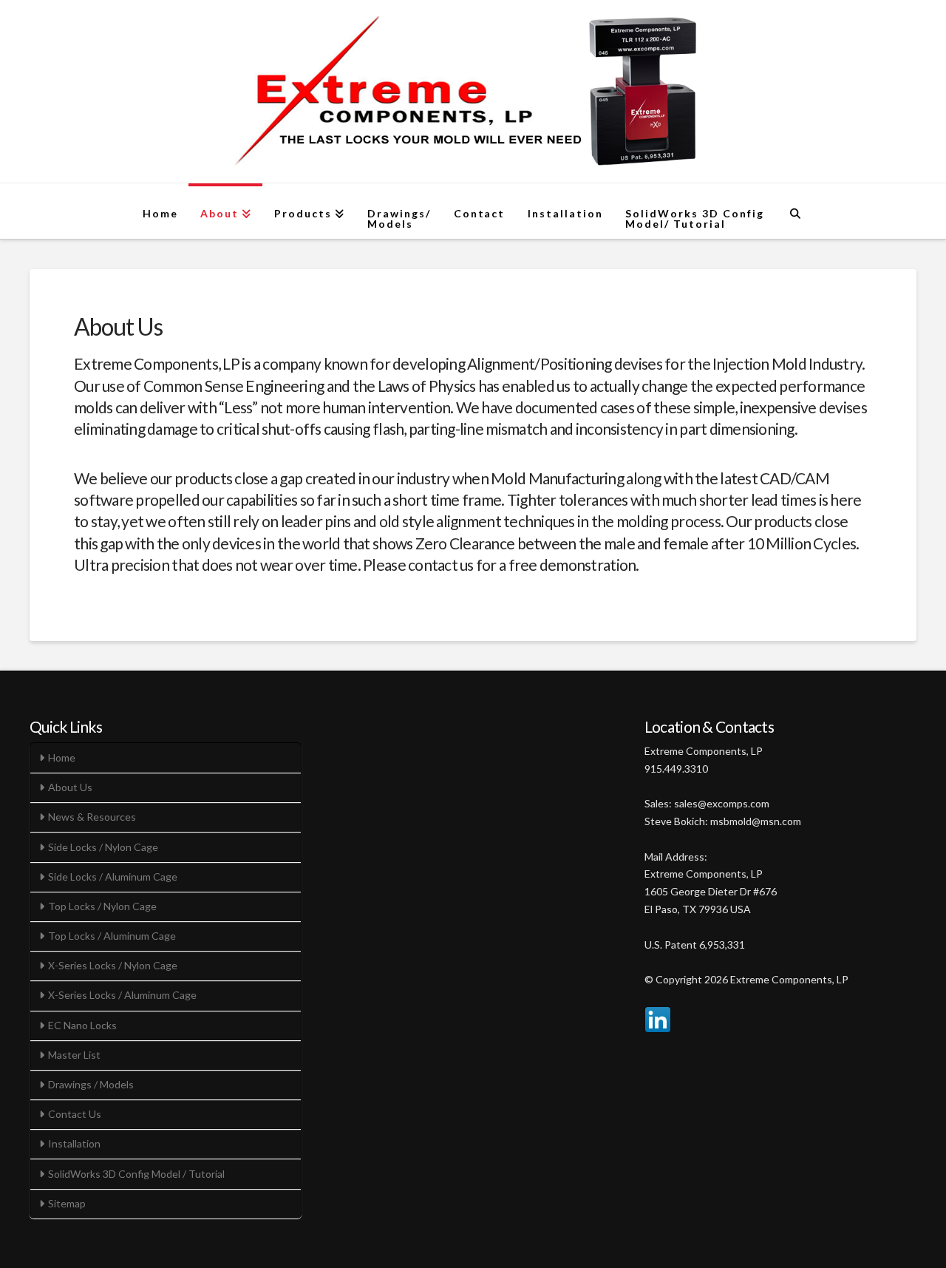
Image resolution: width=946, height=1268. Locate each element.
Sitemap (67, 1203)
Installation (74, 1143)
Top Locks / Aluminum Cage (112, 935)
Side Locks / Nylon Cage (103, 847)
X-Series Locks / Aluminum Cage (122, 995)
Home (61, 757)
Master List (74, 1054)
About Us (70, 787)
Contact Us (74, 1114)
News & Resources (92, 816)
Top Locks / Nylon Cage (102, 906)
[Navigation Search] (795, 211)
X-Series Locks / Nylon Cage (112, 965)
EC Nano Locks (82, 1025)
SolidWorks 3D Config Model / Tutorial (136, 1173)
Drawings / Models (91, 1084)
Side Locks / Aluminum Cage (112, 876)
